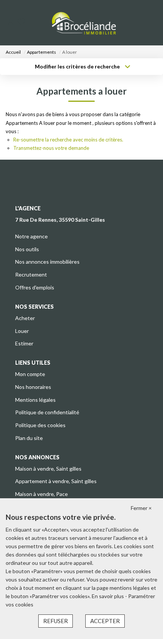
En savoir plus (108, 596)
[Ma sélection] (21, 22)
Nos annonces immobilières (47, 261)
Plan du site (29, 438)
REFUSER (55, 620)
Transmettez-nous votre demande (51, 148)
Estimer (24, 343)
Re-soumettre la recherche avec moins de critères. (68, 140)
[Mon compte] (11, 22)
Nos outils (27, 249)
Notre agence (31, 236)
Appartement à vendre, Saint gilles (56, 481)
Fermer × (141, 508)
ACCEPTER (105, 620)
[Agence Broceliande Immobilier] (84, 22)
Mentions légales (35, 399)
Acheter (25, 318)
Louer (22, 331)
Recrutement (31, 274)
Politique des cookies (40, 425)
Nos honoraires (33, 387)
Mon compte (30, 374)
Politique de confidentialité (47, 412)
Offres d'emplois (34, 287)
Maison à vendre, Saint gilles (48, 468)
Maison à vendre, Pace (41, 494)
